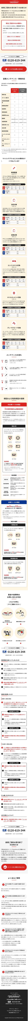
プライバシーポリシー (14, 1008)
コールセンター (20, 682)
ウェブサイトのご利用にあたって (14, 1010)
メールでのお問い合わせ (15, 69)
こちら (20, 480)
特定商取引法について (14, 1012)
